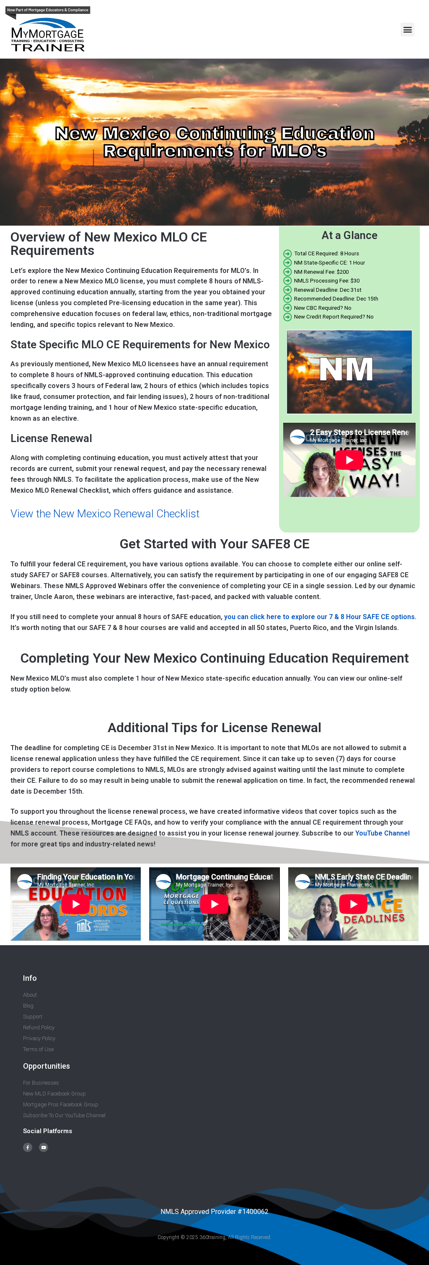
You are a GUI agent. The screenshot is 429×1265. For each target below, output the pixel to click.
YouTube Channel (382, 833)
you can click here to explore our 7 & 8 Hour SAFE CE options (319, 617)
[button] (407, 29)
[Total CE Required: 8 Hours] (349, 253)
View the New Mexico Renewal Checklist (104, 513)
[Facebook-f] (27, 1147)
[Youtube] (43, 1147)
